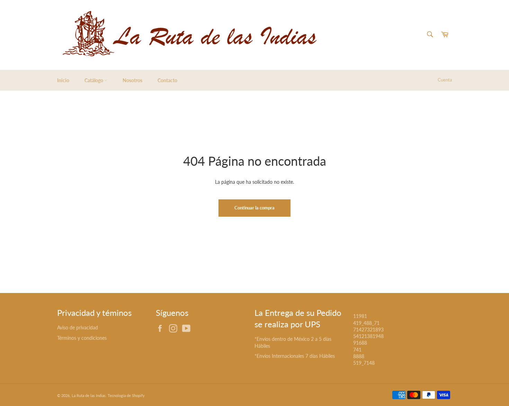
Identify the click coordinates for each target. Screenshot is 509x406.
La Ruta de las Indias (89, 395)
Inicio (63, 80)
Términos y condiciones (82, 338)
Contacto (167, 80)
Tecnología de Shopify (126, 395)
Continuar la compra (254, 207)
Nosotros (132, 80)
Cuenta (445, 80)
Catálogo (94, 80)
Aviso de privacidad (77, 327)
